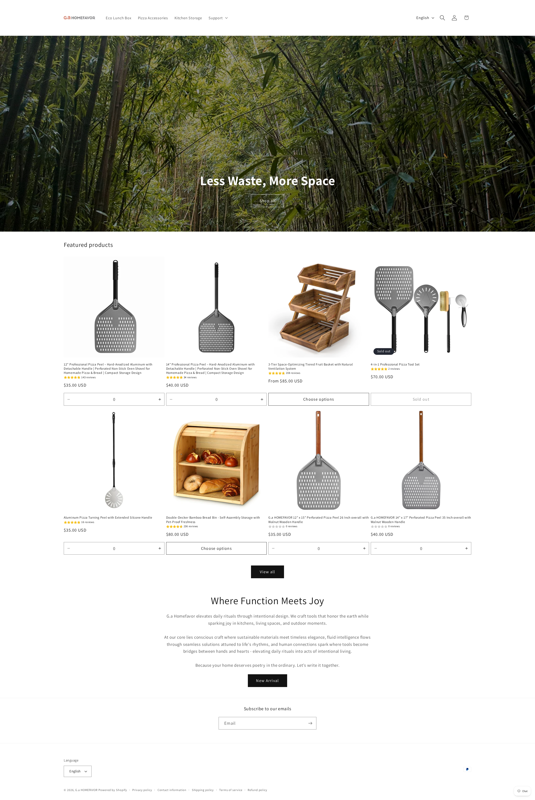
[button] (217, 17)
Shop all (267, 200)
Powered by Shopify (112, 790)
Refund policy (257, 790)
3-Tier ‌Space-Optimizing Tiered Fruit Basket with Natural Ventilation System (310, 366)
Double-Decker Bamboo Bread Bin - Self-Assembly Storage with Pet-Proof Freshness (213, 519)
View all (267, 571)
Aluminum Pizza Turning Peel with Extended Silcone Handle (108, 517)
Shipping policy (203, 790)
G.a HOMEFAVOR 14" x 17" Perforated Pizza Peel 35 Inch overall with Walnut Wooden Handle (421, 519)
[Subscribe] (310, 723)
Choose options (318, 399)
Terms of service (230, 790)
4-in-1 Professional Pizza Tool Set (395, 364)
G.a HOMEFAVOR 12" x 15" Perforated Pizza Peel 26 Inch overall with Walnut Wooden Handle (318, 519)
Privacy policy (142, 790)
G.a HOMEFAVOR (86, 790)
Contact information (172, 790)
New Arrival (267, 680)
